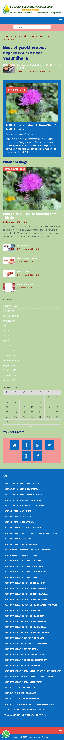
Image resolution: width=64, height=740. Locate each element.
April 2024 (8, 340)
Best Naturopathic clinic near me (21, 577)
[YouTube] (14, 445)
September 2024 (11, 315)
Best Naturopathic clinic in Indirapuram (25, 572)
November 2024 (11, 305)
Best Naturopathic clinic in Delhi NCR (23, 561)
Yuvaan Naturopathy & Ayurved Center (24, 709)
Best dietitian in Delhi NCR (17, 511)
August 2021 (9, 365)
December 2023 (10, 350)
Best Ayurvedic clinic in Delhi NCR (21, 483)
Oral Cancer (23, 245)
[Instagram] (26, 456)
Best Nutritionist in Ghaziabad (20, 693)
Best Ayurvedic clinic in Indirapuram (23, 494)
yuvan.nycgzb (40, 71)
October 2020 (9, 370)
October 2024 (9, 310)
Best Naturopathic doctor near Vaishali (25, 627)
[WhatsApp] (37, 445)
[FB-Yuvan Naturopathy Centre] (37, 456)
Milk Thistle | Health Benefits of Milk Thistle (31, 127)
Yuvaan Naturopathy (46, 704)
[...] (26, 152)
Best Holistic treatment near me (21, 555)
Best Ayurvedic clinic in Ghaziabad (22, 489)
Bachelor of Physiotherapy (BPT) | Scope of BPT (39, 66)
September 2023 (11, 360)
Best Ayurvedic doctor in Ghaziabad (23, 500)
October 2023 (9, 355)
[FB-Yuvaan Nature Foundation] (26, 445)
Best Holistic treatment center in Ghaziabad (27, 549)
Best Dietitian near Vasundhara (20, 544)
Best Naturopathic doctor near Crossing (25, 599)
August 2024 (9, 320)
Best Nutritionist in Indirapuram (21, 698)
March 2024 (8, 345)
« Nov (31, 426)
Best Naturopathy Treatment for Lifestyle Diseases (31, 676)
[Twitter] (49, 445)
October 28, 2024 (26, 288)
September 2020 (11, 375)
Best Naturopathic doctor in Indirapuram (26, 594)
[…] (51, 236)
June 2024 (8, 330)
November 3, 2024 (26, 249)
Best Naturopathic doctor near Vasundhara (27, 632)
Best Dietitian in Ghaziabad (18, 516)
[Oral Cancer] (9, 247)
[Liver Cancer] (9, 273)
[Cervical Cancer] (9, 287)
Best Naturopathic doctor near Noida (24, 616)
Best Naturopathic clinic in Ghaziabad (24, 566)
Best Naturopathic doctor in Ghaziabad (25, 588)
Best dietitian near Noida (44, 533)
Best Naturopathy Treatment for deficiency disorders (32, 671)
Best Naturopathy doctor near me (22, 665)
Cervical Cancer (25, 284)
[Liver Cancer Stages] (9, 260)
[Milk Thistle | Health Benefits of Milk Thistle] (32, 102)
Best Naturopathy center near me (21, 649)
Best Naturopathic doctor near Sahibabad (26, 621)
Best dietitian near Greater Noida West (24, 527)
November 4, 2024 (13, 221)
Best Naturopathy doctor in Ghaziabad (24, 654)
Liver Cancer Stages (28, 258)
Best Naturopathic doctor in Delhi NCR (24, 583)
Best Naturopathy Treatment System (23, 682)
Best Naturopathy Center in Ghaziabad (24, 638)
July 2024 (7, 325)
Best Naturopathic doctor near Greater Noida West (31, 605)
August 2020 (9, 380)
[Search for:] (32, 27)
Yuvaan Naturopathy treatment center (25, 715)
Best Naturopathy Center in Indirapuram (25, 643)
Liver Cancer (23, 271)
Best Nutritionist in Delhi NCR (19, 687)
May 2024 (8, 335)
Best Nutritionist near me (17, 704)
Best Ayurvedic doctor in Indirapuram (24, 505)
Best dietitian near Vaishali (18, 538)
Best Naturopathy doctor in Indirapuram (26, 660)
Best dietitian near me (15, 533)
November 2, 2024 (26, 262)
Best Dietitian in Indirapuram (19, 522)
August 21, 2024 (25, 71)
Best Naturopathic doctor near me (22, 610)
